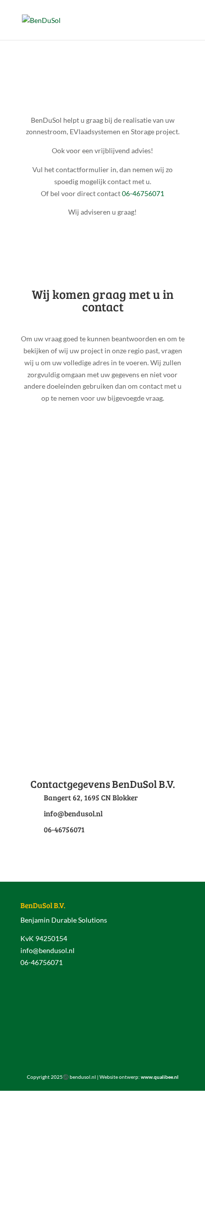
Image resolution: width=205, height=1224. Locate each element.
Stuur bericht (145, 684)
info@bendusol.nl (47, 950)
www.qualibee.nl (160, 1077)
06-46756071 (143, 193)
